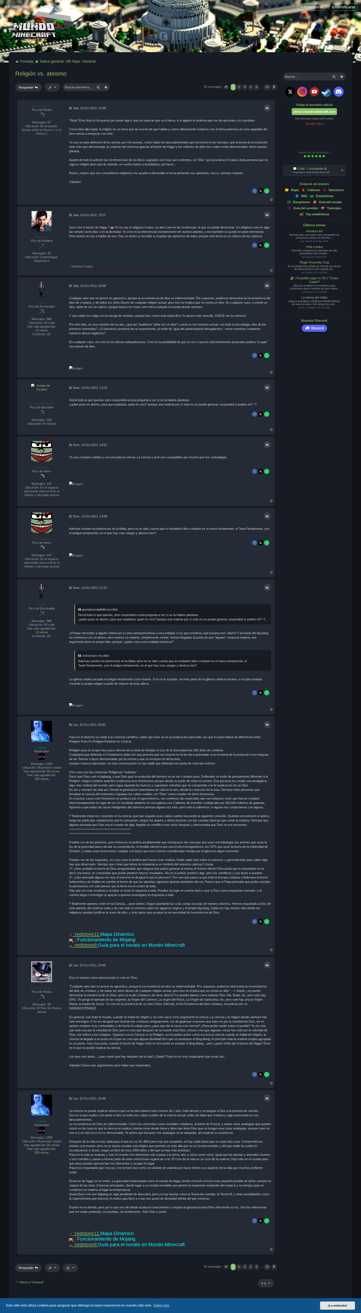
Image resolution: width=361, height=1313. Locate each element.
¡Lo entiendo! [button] (337, 1305)
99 (49, 1004)
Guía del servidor (305, 208)
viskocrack (41, 467)
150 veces (41, 779)
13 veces (41, 330)
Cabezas (314, 190)
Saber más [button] (161, 1305)
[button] (226, 87)
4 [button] (251, 87)
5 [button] (256, 87)
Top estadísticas (317, 214)
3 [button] (245, 87)
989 (49, 319)
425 (49, 420)
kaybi (41, 302)
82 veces (53, 771)
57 (49, 122)
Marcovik (41, 237)
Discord (317, 328)
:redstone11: (86, 934)
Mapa (295, 190)
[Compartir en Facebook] (254, 191)
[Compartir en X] (260, 191)
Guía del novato (330, 202)
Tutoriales (334, 208)
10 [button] (267, 87)
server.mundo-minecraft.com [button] (314, 111)
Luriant (41, 747)
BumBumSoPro (41, 988)
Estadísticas (325, 196)
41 (49, 253)
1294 (49, 763)
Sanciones (336, 190)
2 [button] (239, 87)
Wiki (304, 196)
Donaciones (301, 202)
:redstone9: (85, 945)
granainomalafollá (41, 403)
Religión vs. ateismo (40, 74)
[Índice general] (34, 31)
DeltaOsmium (41, 106)
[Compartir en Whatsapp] (266, 191)
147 (49, 483)
